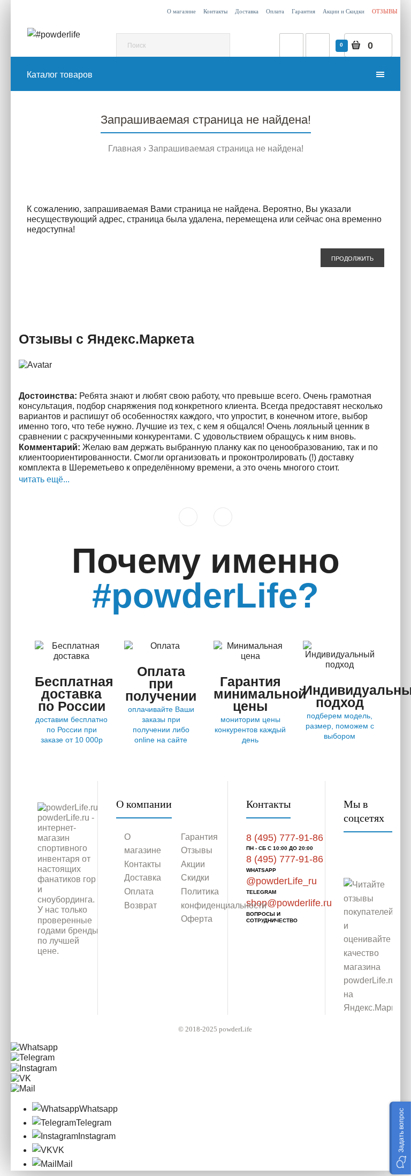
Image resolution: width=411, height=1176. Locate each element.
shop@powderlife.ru (289, 903)
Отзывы (196, 850)
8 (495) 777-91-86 (284, 837)
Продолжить (352, 258)
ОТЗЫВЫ (385, 11)
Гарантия (303, 11)
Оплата (275, 11)
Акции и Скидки (343, 11)
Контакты (215, 11)
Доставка (246, 11)
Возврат (140, 905)
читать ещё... (44, 479)
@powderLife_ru (281, 881)
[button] (400, 1138)
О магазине (181, 11)
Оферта (196, 918)
